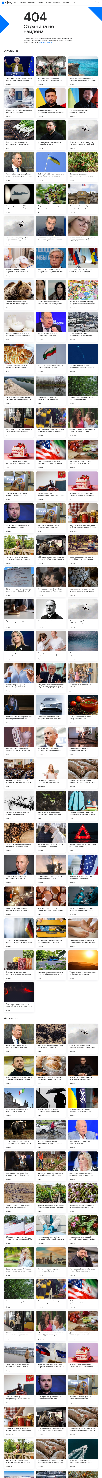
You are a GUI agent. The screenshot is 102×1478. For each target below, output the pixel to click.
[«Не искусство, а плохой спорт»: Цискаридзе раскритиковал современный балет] (51, 1157)
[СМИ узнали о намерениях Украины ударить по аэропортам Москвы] (83, 1198)
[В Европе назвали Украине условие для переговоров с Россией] (83, 1262)
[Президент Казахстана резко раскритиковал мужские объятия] (51, 263)
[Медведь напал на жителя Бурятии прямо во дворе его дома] (19, 295)
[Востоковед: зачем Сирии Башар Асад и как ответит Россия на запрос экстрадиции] (51, 582)
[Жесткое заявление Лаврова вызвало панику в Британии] (19, 1198)
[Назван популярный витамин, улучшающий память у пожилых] (19, 550)
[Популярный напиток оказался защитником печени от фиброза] (51, 646)
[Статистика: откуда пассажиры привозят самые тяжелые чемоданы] (51, 933)
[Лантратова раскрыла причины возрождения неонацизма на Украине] (19, 646)
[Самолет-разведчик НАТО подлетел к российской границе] (19, 199)
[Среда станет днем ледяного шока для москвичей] (83, 391)
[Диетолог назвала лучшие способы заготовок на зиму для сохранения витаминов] (19, 965)
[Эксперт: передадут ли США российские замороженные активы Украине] (83, 870)
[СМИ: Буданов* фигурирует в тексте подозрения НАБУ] (19, 518)
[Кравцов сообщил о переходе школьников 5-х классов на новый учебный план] (83, 806)
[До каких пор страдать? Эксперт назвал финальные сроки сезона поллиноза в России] (19, 1422)
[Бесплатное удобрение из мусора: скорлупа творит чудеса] (51, 901)
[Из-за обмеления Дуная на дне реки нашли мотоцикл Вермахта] (19, 391)
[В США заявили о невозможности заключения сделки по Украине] (19, 1230)
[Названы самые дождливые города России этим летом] (83, 646)
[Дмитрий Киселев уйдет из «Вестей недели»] (83, 1294)
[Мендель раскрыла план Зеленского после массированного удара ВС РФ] (83, 103)
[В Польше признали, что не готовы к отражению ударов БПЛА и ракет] (19, 1390)
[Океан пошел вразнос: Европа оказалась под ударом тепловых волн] (83, 71)
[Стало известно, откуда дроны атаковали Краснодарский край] (83, 135)
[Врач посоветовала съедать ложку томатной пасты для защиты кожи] (83, 710)
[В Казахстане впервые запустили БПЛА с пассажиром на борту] (83, 997)
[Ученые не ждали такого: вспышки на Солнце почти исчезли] (83, 965)
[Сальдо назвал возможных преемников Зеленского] (19, 870)
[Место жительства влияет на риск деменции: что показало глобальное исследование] (51, 838)
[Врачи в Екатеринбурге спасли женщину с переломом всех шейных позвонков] (83, 901)
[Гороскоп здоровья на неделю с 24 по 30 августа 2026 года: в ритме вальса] (83, 550)
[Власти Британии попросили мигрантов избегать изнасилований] (51, 1422)
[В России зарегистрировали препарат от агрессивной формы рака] (19, 1029)
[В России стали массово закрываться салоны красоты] (19, 263)
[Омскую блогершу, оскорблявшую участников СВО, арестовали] (51, 486)
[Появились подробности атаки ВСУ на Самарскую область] (83, 614)
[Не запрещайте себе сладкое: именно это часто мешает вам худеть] (19, 454)
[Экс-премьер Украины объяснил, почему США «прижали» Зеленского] (83, 1422)
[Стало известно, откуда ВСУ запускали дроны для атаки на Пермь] (19, 231)
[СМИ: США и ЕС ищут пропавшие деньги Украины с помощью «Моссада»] (51, 167)
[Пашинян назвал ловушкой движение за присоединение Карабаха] (51, 742)
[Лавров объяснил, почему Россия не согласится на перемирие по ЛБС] (19, 167)
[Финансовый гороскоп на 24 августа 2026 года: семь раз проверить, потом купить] (51, 774)
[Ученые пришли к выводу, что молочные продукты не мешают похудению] (19, 327)
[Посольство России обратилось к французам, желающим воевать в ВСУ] (83, 199)
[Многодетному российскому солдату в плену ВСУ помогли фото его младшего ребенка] (51, 71)
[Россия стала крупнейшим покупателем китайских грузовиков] (19, 1061)
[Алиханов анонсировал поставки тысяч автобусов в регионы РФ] (51, 965)
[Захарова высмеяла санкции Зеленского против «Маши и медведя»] (83, 1326)
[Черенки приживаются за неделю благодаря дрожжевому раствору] (51, 1358)
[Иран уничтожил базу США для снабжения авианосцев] (51, 870)
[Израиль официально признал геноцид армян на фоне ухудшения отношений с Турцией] (19, 806)
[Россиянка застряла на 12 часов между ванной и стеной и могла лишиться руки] (51, 1390)
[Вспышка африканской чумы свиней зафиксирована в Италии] (83, 774)
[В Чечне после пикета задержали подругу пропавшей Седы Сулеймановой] (83, 231)
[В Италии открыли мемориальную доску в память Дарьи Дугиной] (19, 582)
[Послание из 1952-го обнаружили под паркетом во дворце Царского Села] (19, 1358)
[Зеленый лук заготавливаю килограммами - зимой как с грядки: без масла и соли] (19, 135)
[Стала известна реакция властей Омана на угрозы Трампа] (83, 1029)
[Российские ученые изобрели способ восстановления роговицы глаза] (51, 1061)
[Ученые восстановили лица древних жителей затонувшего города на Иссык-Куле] (51, 295)
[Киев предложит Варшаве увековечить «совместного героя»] (51, 614)
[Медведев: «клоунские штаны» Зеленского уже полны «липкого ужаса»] (51, 231)
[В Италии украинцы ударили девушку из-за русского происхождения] (19, 1262)
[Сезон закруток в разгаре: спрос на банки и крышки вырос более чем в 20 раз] (83, 518)
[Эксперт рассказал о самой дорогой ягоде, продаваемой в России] (83, 1390)
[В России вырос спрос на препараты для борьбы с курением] (19, 678)
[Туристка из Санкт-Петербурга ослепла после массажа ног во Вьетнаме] (83, 933)
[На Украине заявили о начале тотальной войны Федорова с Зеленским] (83, 1230)
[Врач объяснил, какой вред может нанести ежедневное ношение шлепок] (51, 423)
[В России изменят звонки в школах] (83, 678)
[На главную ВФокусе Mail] (10, 2)
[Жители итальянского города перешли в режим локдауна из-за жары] (19, 1125)
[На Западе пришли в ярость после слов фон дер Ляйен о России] (19, 71)
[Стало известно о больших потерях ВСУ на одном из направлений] (51, 1029)
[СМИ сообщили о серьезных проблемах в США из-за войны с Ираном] (51, 454)
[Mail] (3, 2)
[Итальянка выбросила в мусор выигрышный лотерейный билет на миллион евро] (83, 295)
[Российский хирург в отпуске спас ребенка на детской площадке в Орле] (83, 1061)
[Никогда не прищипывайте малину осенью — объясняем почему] (83, 167)
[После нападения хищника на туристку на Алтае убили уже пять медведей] (19, 1294)
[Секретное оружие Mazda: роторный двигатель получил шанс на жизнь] (51, 710)
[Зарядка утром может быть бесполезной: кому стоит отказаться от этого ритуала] (83, 742)
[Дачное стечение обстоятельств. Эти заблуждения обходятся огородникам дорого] (51, 1326)
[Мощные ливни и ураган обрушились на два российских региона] (51, 1294)
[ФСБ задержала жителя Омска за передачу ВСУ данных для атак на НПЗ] (51, 550)
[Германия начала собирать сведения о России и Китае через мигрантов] (19, 933)
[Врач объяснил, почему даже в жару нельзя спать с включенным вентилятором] (19, 742)
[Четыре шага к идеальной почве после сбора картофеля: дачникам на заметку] (51, 1198)
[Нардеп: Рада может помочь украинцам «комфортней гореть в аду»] (19, 774)
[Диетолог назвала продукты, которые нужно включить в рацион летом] (83, 454)
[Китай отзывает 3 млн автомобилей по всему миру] (83, 327)
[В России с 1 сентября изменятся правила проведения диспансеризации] (19, 103)
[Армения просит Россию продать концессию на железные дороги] (19, 1093)
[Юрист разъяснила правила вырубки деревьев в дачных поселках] (19, 901)
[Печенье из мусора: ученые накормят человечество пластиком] (19, 486)
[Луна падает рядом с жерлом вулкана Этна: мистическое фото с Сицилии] (19, 997)
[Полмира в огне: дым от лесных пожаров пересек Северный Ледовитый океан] (51, 1093)
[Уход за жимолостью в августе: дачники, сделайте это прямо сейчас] (51, 199)
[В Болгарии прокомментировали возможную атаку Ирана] (51, 359)
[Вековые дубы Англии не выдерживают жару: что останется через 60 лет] (51, 1125)
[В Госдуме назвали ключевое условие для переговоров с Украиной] (83, 263)
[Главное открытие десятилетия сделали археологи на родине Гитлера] (83, 582)
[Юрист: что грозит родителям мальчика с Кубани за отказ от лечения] (19, 614)
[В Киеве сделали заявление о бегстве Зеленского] (51, 135)
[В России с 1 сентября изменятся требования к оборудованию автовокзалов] (19, 423)
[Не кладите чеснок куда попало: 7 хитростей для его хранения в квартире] (83, 1358)
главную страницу (45, 42)
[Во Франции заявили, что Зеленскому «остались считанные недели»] (51, 103)
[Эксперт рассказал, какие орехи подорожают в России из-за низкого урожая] (19, 838)
